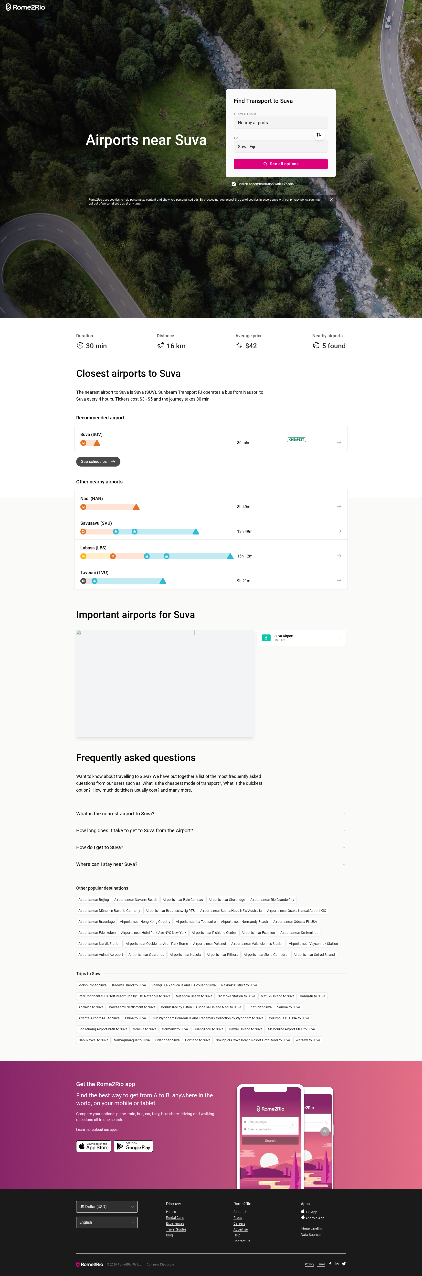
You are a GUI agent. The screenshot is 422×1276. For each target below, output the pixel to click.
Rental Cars (175, 1218)
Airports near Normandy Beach (244, 922)
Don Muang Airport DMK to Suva (102, 1029)
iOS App (311, 1212)
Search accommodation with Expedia (266, 184)
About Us (240, 1212)
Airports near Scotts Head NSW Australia (231, 911)
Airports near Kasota (185, 955)
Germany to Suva (175, 1029)
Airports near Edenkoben (97, 933)
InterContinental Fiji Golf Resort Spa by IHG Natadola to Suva (124, 996)
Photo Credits (311, 1229)
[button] (281, 164)
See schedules (94, 461)
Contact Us (241, 1241)
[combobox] (281, 123)
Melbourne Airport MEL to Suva (291, 1029)
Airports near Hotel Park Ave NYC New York (153, 933)
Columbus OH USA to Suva (289, 1018)
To (236, 138)
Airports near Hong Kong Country (145, 922)
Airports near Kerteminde (299, 933)
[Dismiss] (331, 200)
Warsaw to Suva (307, 1040)
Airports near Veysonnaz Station (313, 944)
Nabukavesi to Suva (93, 1040)
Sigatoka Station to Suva (236, 996)
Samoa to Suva (288, 1007)
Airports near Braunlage (96, 922)
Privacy (309, 1264)
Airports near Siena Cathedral (266, 955)
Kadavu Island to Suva (129, 985)
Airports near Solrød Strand (314, 955)
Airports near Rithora (222, 955)
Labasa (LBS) (93, 547)
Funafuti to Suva (259, 1007)
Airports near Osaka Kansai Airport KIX (296, 911)
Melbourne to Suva (92, 985)
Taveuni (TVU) (94, 572)
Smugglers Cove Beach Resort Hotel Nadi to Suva (253, 1040)
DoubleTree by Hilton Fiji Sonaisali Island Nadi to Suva (201, 1007)
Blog (169, 1235)
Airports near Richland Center (214, 933)
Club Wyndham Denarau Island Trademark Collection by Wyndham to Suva (207, 1018)
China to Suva (135, 1018)
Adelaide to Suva (91, 1007)
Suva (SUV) (91, 434)
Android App (314, 1218)
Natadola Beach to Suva (194, 996)
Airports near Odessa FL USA (295, 922)
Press (237, 1218)
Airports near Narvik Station (99, 944)
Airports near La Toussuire (196, 922)
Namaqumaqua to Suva (132, 1040)
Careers (239, 1223)
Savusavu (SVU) (96, 523)
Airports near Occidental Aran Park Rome (157, 944)
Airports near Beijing (93, 900)
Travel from (245, 114)
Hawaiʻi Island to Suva (246, 1029)
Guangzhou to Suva (208, 1029)
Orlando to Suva (167, 1040)
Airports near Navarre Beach (135, 900)
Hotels (171, 1212)
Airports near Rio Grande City (272, 900)
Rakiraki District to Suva (239, 985)
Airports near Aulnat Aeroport (100, 955)
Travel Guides (176, 1229)
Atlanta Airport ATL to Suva (99, 1018)
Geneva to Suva (145, 1029)
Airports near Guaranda (146, 955)
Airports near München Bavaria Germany (109, 911)
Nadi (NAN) (91, 498)
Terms (321, 1264)
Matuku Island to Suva (278, 996)
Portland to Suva (198, 1040)
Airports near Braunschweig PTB (170, 911)
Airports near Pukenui (209, 944)
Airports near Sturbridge (227, 900)
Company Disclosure (160, 1264)
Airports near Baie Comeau (183, 900)
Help (236, 1235)
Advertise (240, 1229)
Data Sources (311, 1235)
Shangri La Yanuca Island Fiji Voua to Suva (183, 985)
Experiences (175, 1223)
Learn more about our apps (96, 1130)
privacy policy (299, 199)
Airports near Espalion (258, 933)
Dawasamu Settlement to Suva (132, 1007)
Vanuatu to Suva (312, 996)
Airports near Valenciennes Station (257, 944)
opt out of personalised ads (107, 203)
